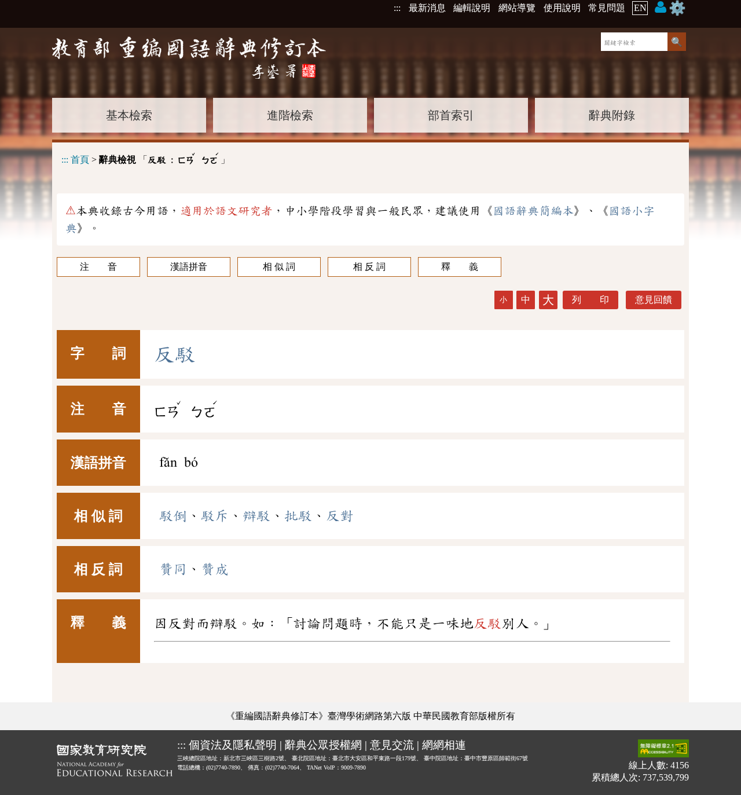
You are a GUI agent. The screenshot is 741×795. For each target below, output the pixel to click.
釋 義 (459, 267)
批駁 (298, 516)
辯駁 (256, 516)
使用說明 (562, 8)
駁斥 (215, 516)
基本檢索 (129, 115)
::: (397, 8)
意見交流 (392, 745)
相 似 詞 (279, 267)
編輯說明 (471, 8)
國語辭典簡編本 (533, 211)
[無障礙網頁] (663, 749)
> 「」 (145, 157)
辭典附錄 (612, 115)
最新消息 (427, 8)
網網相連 (444, 745)
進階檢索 (290, 115)
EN (640, 8)
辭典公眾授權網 (323, 745)
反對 (340, 516)
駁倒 (173, 516)
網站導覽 (516, 8)
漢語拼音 (188, 267)
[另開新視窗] (115, 762)
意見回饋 (653, 300)
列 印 (590, 300)
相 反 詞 (369, 267)
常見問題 (606, 8)
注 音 (98, 267)
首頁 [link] (80, 159)
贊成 (215, 569)
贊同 (173, 569)
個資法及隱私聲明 (233, 745)
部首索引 (451, 115)
